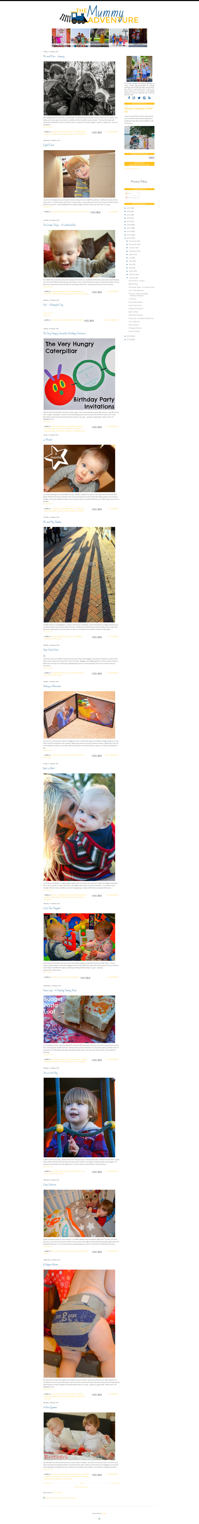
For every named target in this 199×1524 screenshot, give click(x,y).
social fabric (79, 1062)
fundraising (58, 673)
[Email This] (93, 132)
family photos (59, 132)
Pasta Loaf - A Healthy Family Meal (59, 990)
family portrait (51, 134)
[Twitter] (140, 98)
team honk (56, 675)
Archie (47, 511)
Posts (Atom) (57, 1492)
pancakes (48, 1062)
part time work (58, 897)
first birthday (59, 426)
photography (80, 134)
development (69, 511)
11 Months (47, 440)
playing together (52, 294)
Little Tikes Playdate (52, 908)
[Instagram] (134, 98)
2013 (129, 336)
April (130, 268)
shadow (48, 639)
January (132, 278)
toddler (57, 639)
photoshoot (74, 1477)
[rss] (149, 98)
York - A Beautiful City (53, 305)
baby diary (57, 511)
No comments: (112, 320)
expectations (64, 1171)
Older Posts (115, 1483)
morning (62, 212)
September (133, 251)
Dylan (69, 636)
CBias (54, 1059)
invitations (49, 431)
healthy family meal (77, 1059)
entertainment (75, 291)
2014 (129, 238)
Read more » (47, 315)
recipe (69, 1062)
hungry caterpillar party (69, 429)
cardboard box (59, 291)
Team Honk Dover (51, 650)
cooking (62, 1059)
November (133, 244)
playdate (74, 977)
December (133, 241)
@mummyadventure (131, 169)
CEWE (54, 755)
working (71, 897)
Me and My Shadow (52, 522)
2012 (129, 339)
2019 (129, 221)
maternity (71, 895)
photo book (63, 755)
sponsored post (76, 212)
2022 (129, 211)
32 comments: (112, 132)
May (130, 264)
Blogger (104, 1513)
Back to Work (49, 768)
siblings (66, 294)
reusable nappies (76, 1396)
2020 (129, 218)
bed (53, 1251)
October (132, 248)
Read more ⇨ (48, 127)
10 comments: (112, 426)
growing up (78, 1171)
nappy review (59, 1396)
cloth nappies (59, 1394)
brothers (64, 1474)
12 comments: (112, 1171)
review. (47, 1399)
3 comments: (113, 1251)
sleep (74, 1251)
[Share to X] (97, 132)
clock (54, 212)
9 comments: (113, 895)
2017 (129, 228)
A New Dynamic (50, 1407)
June (131, 261)
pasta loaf (59, 1062)
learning (77, 636)
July (130, 258)
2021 (129, 215)
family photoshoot (76, 132)
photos (63, 1477)
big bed (60, 1251)
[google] (145, 98)
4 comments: (113, 291)
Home (82, 1483)
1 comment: (113, 212)
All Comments (132, 197)
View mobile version (81, 1487)
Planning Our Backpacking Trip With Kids (138, 110)
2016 (129, 231)
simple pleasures (80, 294)
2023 (129, 208)
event (54, 977)
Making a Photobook (52, 686)
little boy (49, 1174)
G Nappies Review (50, 1264)
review (47, 757)
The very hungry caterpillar (70, 431)
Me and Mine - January (53, 56)
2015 (129, 235)
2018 (129, 225)
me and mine (66, 134)
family (79, 1474)
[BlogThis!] (95, 132)
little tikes (70, 673)
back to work (58, 895)
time (87, 212)
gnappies (71, 1394)
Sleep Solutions (49, 1184)
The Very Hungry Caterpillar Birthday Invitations (64, 333)
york (80, 320)
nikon (56, 1477)
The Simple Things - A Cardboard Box (59, 225)
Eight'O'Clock (48, 145)
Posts (129, 193)
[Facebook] (130, 98)
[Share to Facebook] (99, 132)
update (80, 511)
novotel (56, 320)
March (131, 271)
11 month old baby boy (62, 509)
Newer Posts (48, 1483)
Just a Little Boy (50, 1073)
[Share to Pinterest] (101, 132)
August (131, 254)
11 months (79, 509)
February (132, 274)
